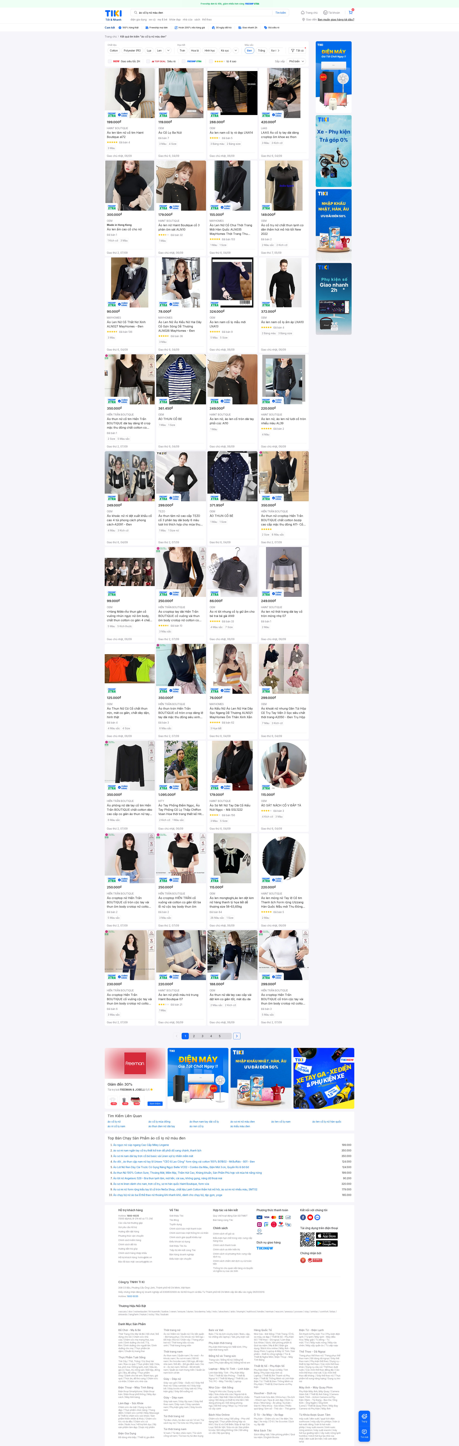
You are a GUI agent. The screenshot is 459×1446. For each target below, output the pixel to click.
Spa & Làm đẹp (276, 1400)
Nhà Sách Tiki (262, 1430)
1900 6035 (132, 1296)
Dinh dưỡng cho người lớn (137, 1345)
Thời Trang (281, 1334)
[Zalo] (317, 1217)
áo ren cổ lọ (197, 1126)
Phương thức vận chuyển (131, 1235)
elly (209, 1311)
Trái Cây (122, 1361)
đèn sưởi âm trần (313, 1438)
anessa (289, 1311)
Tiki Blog (174, 1220)
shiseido (122, 1314)
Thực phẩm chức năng (135, 1410)
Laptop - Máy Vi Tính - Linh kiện (229, 1368)
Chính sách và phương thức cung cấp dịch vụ (232, 1255)
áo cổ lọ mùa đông (159, 1121)
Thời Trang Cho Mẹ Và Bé (131, 1334)
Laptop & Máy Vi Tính (278, 1351)
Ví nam (167, 1433)
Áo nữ (166, 1334)
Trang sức (214, 1359)
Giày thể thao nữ (325, 1375)
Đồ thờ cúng (220, 1405)
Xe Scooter (281, 1421)
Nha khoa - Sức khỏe (273, 1405)
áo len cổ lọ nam (280, 1121)
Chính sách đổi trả (127, 1244)
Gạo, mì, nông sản (135, 1369)
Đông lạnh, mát (140, 1367)
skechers (224, 1311)
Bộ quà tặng (223, 1433)
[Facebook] (303, 1217)
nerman (270, 1311)
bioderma (200, 1311)
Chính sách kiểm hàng (129, 1240)
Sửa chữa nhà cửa (224, 1394)
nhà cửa (187, 19)
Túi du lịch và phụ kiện (226, 1334)
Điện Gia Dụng (127, 1433)
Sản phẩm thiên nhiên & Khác (136, 1417)
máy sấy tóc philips (321, 1421)
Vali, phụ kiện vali (240, 1336)
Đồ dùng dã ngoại (320, 1358)
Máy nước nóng (318, 1342)
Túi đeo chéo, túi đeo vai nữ (178, 1420)
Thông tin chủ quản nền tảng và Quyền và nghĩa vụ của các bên (233, 1269)
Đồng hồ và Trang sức (222, 1355)
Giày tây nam (186, 1401)
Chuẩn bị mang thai (135, 1351)
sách (197, 19)
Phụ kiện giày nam (179, 1407)
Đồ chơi (150, 1334)
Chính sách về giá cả (223, 1233)
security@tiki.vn (144, 1261)
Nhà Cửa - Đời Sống (221, 1387)
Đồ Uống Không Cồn (227, 1430)
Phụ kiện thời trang (220, 1342)
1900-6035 (133, 1215)
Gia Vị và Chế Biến (224, 1424)
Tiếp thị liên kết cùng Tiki (182, 1250)
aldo (233, 1311)
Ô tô (271, 1421)
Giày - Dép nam (173, 1397)
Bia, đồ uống (130, 1372)
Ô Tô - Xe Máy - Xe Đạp (268, 1414)
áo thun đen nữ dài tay (161, 1126)
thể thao (207, 19)
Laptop (237, 1381)
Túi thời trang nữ (174, 1416)
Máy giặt (309, 1339)
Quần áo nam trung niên (182, 1369)
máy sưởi (303, 1418)
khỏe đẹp (175, 19)
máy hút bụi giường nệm (318, 1431)
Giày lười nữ (190, 1388)
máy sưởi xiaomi (322, 1430)
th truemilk (154, 1311)
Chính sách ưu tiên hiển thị (226, 1249)
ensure (181, 1311)
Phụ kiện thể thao (319, 1361)
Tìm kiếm (280, 12)
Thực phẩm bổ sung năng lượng (319, 1377)
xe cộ (152, 19)
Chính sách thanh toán (224, 1245)
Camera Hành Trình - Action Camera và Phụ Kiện (319, 1397)
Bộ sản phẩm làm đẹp (137, 1426)
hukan (143, 1314)
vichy (151, 1314)
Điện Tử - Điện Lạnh (311, 1330)
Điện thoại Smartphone (130, 1391)
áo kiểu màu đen (240, 1126)
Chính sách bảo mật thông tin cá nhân (188, 1233)
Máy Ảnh (326, 1408)
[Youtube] (310, 1217)
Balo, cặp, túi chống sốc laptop (229, 1335)
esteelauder (140, 1311)
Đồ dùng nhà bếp (127, 1437)
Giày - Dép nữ (172, 1378)
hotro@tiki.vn (145, 1257)
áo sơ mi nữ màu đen (242, 1121)
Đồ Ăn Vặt (220, 1427)
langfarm (134, 1314)
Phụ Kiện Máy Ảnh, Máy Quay (314, 1391)
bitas (332, 1311)
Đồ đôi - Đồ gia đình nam (186, 1364)
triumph (241, 1311)
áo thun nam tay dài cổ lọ (204, 1121)
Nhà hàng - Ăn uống (271, 1403)
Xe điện (284, 1418)
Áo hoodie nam (178, 1361)
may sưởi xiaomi (315, 1427)
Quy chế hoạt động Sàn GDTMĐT (230, 1215)
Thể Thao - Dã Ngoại (312, 1351)
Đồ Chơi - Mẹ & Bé (129, 1330)
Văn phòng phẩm (280, 1434)
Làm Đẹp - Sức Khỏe (130, 1403)
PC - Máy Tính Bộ (223, 1381)
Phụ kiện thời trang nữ (220, 1347)
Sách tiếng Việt (261, 1434)
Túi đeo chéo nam (181, 1433)
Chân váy (185, 1339)
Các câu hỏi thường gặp (130, 1223)
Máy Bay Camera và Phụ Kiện (318, 1407)
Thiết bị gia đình (146, 1437)
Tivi (307, 1342)
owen (173, 1311)
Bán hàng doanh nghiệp (181, 1254)
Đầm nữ (175, 1334)
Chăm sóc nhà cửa (137, 1381)
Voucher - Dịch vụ (265, 1393)
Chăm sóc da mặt (127, 1407)
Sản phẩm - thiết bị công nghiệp (274, 1352)
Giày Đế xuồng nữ (184, 1391)
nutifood (251, 1311)
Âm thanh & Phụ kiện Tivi (312, 1334)
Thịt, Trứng (134, 1361)
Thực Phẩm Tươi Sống (131, 1357)
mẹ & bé (162, 19)
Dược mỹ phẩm (147, 1427)
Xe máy (264, 1421)
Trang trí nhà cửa (217, 1391)
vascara (122, 1311)
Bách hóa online (269, 1348)
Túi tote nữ (182, 1423)
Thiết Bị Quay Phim (317, 1405)
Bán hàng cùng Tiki (223, 1220)
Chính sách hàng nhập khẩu (132, 1253)
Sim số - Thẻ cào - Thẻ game (280, 1408)
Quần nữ (185, 1334)
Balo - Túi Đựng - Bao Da (318, 1400)
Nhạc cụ (233, 1405)
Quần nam (183, 1355)
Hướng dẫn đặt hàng (128, 1231)
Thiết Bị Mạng (226, 1378)
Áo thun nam (170, 1355)
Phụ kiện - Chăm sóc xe (266, 1418)
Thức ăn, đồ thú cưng (135, 1378)
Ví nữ (196, 1420)
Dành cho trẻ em (133, 1375)
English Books (271, 1437)
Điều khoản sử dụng (179, 1241)
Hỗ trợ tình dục (144, 1424)
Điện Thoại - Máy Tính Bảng (135, 1387)
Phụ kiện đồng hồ (224, 1362)
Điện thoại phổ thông (135, 1394)
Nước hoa (130, 1424)
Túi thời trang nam (175, 1429)
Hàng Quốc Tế (263, 1330)
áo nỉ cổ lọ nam (116, 1126)
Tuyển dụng (175, 1224)
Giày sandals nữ (181, 1385)
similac (314, 1311)
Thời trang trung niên (180, 1345)
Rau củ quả (129, 1364)
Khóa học (281, 1397)
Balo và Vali (216, 1330)
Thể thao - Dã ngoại (268, 1339)
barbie (165, 1311)
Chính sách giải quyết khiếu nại (185, 1237)
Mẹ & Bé (273, 1345)
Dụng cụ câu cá (314, 1367)
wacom (279, 1311)
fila (157, 1314)
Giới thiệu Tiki (176, 1215)
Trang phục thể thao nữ (311, 1355)
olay (306, 1311)
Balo (211, 1334)
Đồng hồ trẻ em (242, 1362)
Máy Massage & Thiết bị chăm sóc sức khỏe (138, 1414)
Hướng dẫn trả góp (128, 1248)
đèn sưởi (314, 1418)
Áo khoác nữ (187, 1336)
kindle (260, 1311)
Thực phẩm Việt (145, 1364)
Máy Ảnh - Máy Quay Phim (315, 1387)
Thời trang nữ (172, 1330)
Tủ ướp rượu (332, 1345)
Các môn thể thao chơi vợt (319, 1371)
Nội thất (224, 1397)
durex (190, 1311)
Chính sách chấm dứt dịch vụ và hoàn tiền (232, 1262)
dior (130, 1311)
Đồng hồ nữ (227, 1359)
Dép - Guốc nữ (186, 1382)
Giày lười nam (170, 1401)
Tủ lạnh (309, 1336)
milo (215, 1311)
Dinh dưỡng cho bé (134, 1342)
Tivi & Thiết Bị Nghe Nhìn (272, 1355)
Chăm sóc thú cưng (219, 1418)
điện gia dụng (139, 19)
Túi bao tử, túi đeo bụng (191, 1436)
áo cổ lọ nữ (114, 1121)
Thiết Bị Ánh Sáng (319, 1394)
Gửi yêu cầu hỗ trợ (127, 1227)
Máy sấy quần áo (315, 1345)
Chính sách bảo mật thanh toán (185, 1228)
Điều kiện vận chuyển (180, 1258)
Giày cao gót (170, 1382)
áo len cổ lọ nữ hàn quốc (326, 1121)
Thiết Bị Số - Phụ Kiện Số (269, 1365)
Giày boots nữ (175, 1388)
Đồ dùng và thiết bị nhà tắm (230, 1400)
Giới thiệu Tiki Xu (178, 1246)
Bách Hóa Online (219, 1414)
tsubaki (165, 1314)
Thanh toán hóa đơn (264, 1397)
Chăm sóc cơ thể (134, 1413)
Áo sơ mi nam (184, 1358)
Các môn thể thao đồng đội (319, 1369)
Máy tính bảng (132, 1397)
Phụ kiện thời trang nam (228, 1348)
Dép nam (179, 1404)
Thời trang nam (173, 1351)
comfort (324, 1311)
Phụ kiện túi (196, 1423)
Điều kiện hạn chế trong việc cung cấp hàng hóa (232, 1239)
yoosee (298, 1311)
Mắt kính (237, 1347)
